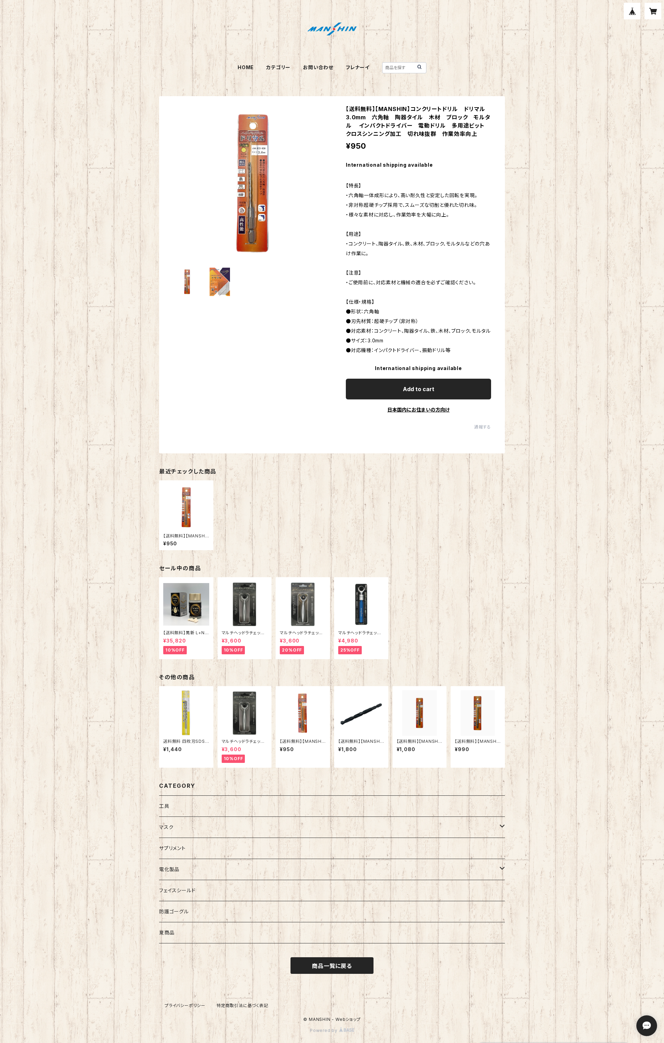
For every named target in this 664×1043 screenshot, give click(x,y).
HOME (246, 67)
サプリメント (172, 848)
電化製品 (169, 869)
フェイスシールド (177, 890)
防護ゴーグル (174, 911)
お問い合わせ (318, 67)
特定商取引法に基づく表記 (242, 1005)
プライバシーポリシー (185, 1005)
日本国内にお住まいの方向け (418, 410)
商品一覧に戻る (332, 965)
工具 (164, 806)
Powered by (324, 1030)
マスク (166, 827)
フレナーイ (358, 67)
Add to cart (418, 389)
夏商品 (166, 932)
